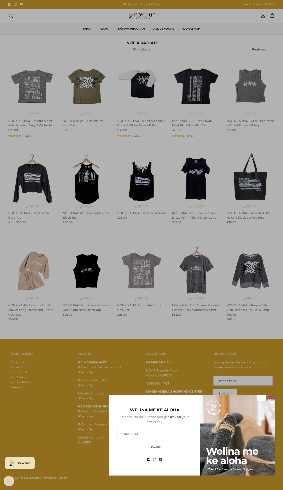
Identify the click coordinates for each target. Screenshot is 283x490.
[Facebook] (148, 459)
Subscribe (154, 446)
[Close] (269, 400)
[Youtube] (160, 459)
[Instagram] (154, 459)
